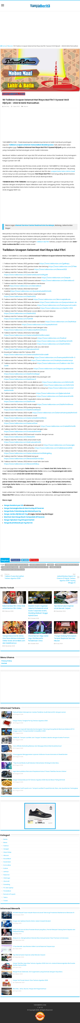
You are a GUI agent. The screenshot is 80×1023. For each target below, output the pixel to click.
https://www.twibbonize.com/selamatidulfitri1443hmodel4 (26, 335)
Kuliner (5, 868)
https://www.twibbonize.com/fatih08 (18, 319)
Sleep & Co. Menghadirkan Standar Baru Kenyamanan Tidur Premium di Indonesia (40, 938)
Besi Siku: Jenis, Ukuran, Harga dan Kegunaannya (29, 989)
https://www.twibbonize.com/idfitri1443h (58, 382)
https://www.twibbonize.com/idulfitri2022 (20, 296)
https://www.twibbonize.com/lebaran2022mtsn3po (24, 458)
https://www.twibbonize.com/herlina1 (52, 338)
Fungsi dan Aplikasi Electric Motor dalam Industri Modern (32, 921)
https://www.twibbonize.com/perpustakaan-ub (58, 302)
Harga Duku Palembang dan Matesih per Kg (22, 511)
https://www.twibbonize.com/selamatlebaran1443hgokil (26, 275)
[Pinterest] (42, 1007)
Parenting (6, 884)
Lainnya (6, 872)
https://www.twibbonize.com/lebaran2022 (50, 269)
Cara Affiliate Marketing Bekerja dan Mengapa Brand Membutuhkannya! (37, 746)
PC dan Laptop (8, 888)
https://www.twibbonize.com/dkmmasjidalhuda (51, 299)
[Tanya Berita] (40, 6)
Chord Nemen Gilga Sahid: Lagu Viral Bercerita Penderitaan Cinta (38, 638)
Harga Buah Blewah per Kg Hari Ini (18, 523)
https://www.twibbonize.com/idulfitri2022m (53, 344)
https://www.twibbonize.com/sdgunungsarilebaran (53, 368)
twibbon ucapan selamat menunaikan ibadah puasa (31, 145)
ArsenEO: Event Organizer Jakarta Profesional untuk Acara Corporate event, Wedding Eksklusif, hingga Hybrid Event (38, 611)
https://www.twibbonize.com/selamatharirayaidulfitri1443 (54, 413)
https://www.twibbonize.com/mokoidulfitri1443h (22, 431)
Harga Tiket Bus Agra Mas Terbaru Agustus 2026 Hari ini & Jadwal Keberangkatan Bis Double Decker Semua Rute (44, 964)
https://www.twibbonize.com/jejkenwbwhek (53, 393)
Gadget (6, 849)
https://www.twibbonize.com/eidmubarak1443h (22, 442)
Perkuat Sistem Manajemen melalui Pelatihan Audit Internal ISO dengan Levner (39, 712)
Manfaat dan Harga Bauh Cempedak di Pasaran (24, 517)
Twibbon (50, 565)
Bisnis (5, 842)
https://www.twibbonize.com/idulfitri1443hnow (55, 404)
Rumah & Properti (9, 894)
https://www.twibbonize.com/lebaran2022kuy (21, 464)
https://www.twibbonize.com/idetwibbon (25, 286)
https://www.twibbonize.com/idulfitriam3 (20, 379)
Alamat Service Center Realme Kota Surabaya (34, 225)
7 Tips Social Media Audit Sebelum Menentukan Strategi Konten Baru (36, 763)
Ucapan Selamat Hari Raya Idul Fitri (13, 569)
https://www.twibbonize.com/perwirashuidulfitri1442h (30, 291)
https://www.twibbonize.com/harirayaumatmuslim (57, 305)
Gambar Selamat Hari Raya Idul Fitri (17, 565)
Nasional (6, 875)
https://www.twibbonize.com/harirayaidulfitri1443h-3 (54, 357)
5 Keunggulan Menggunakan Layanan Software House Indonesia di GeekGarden (40, 754)
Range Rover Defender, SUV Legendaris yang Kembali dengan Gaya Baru (37, 972)
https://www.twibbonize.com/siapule (56, 277)
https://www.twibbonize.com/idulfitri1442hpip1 (22, 374)
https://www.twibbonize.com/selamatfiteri (20, 423)
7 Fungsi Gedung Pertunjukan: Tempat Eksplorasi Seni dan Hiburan (65, 638)
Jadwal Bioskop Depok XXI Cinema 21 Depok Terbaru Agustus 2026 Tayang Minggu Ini (66, 578)
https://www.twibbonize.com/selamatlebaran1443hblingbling (28, 453)
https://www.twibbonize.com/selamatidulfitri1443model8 (26, 354)
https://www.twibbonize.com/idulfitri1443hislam (22, 410)
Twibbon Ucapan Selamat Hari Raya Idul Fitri (34, 567)
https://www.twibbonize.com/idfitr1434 (59, 385)
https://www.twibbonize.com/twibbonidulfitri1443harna (25, 330)
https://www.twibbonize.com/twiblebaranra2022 (53, 448)
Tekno (5, 897)
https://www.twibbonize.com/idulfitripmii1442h (54, 341)
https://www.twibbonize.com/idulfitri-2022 (56, 308)
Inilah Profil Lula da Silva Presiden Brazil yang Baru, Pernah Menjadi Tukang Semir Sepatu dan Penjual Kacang (44, 930)
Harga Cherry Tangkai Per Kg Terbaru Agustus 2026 (30, 721)
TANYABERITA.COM (40, 1005)
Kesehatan (7, 862)
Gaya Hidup (7, 852)
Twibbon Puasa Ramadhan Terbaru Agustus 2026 (14, 576)
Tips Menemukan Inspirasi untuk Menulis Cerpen (29, 955)
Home (4, 46)
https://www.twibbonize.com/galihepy (54, 263)
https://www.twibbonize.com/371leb (63, 266)
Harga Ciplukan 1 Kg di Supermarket (19, 520)
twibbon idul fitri (43, 242)
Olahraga (6, 878)
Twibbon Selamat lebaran (10, 567)
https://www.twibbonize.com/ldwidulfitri (19, 437)
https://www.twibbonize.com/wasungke (59, 445)
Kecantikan (7, 859)
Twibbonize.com (55, 567)
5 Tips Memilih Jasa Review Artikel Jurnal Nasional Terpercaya (34, 946)
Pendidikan (7, 891)
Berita (5, 839)
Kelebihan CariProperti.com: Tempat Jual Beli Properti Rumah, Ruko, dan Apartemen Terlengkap (45, 788)
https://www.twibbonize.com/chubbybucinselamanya (52, 360)
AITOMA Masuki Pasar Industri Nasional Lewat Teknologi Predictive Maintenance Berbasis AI (43, 913)
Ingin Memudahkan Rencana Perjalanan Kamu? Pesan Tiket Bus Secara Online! (39, 771)
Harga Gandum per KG (14, 505)
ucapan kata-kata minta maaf (63, 171)
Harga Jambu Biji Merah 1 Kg (16, 514)
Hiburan (10, 46)
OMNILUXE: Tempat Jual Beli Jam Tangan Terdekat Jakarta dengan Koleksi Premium (41, 738)
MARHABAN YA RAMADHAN (38, 565)
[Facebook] (38, 1007)
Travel (5, 901)
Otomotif (6, 881)
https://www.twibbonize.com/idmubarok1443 (21, 349)
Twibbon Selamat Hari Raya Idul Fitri (67, 565)
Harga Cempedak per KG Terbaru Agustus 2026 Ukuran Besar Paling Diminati (39, 780)
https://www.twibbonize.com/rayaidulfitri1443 (39, 324)
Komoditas (7, 865)
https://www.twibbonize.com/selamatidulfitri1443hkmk (25, 418)
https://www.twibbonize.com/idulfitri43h (19, 401)
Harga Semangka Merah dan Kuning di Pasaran (24, 508)
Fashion (6, 846)
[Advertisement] (40, 28)
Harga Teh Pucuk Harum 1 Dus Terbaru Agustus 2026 (30, 980)
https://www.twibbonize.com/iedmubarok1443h (54, 396)
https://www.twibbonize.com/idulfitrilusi (60, 322)
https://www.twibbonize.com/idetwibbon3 (57, 280)
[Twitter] (40, 1007)
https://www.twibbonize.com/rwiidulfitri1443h (58, 426)
